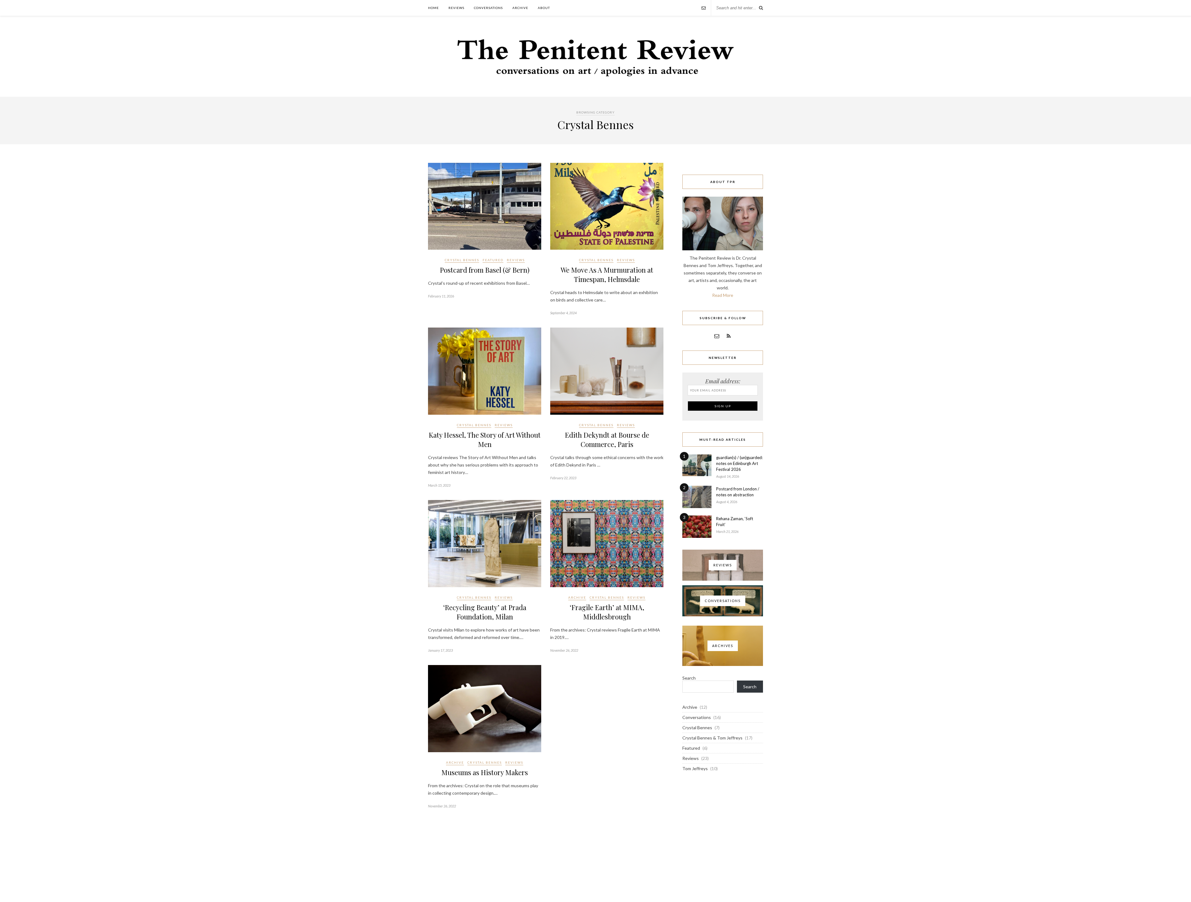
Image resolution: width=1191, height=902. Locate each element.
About (544, 8)
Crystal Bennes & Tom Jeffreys (712, 737)
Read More (722, 295)
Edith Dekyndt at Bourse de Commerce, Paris (607, 439)
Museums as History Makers (484, 772)
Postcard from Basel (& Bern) (484, 270)
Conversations (488, 8)
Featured (493, 260)
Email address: (722, 381)
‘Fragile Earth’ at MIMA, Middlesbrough (607, 612)
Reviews (456, 8)
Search (689, 678)
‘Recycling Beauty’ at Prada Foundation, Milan (484, 612)
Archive (520, 8)
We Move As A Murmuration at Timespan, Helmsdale (607, 274)
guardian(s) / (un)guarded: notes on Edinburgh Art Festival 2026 (739, 463)
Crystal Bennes (462, 260)
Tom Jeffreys (695, 768)
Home (433, 8)
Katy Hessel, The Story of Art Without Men (485, 439)
